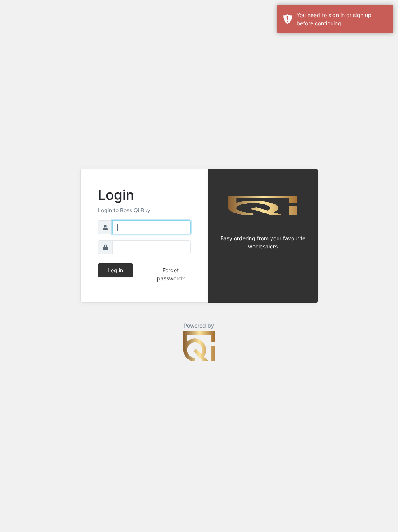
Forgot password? (171, 274)
